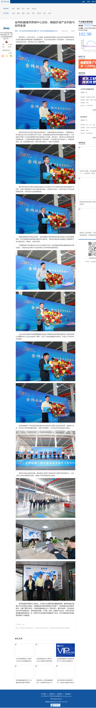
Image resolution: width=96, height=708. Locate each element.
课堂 (28, 13)
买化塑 (34, 8)
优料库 (39, 13)
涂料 (13, 8)
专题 (13, 13)
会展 (49, 13)
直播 (18, 13)
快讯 (44, 13)
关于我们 (43, 694)
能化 (28, 8)
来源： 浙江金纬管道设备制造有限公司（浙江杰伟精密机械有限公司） (37, 31)
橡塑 (18, 8)
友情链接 (67, 694)
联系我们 (59, 694)
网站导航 (6, 1)
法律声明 (51, 694)
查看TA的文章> (6, 50)
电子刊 (94, 1)
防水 (23, 8)
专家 (33, 13)
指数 (23, 13)
